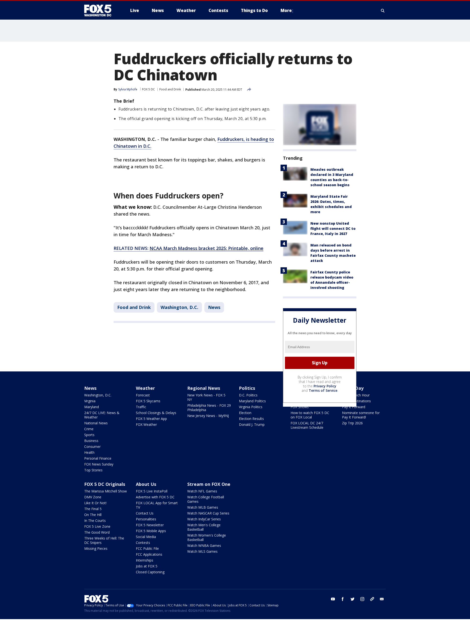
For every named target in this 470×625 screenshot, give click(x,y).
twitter (352, 599)
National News (96, 423)
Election (245, 412)
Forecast (143, 395)
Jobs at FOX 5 (146, 566)
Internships (144, 560)
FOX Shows (300, 406)
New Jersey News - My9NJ (208, 415)
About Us (146, 484)
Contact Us (144, 513)
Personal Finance (97, 458)
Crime (89, 429)
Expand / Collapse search (383, 10)
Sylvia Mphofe (127, 89)
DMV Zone (92, 497)
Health (89, 452)
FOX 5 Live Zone (97, 526)
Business (91, 440)
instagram (362, 599)
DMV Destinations (356, 401)
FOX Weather (146, 424)
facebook (343, 599)
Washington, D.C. (179, 307)
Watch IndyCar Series (204, 519)
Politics (247, 388)
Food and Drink (170, 89)
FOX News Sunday (98, 464)
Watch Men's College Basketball (204, 527)
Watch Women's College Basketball (206, 537)
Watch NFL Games (202, 491)
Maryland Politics (252, 401)
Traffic (141, 406)
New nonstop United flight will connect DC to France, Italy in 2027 (332, 228)
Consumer (92, 446)
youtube (333, 599)
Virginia (89, 401)
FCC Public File (147, 548)
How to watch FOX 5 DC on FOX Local (310, 414)
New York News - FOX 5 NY (206, 397)
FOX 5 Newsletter (150, 525)
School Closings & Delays (156, 412)
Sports (89, 434)
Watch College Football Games (205, 499)
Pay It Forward (353, 406)
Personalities (146, 519)
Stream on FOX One (208, 484)
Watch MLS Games (202, 551)
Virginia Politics (250, 406)
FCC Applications (149, 554)
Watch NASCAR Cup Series (208, 513)
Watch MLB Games (202, 507)
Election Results (251, 418)
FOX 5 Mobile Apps (151, 530)
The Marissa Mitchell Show (105, 491)
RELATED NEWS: (188, 248)
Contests (143, 542)
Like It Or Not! (95, 503)
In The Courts (95, 520)
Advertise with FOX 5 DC (155, 497)
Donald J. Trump (252, 424)
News (214, 307)
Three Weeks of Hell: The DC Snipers (104, 540)
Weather (145, 388)
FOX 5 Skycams (148, 401)
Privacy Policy (325, 386)
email (382, 599)
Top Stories (93, 470)
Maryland (91, 406)
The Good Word (97, 532)
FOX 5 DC (148, 89)
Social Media (146, 536)
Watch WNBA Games (204, 545)
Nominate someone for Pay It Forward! (361, 414)
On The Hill (93, 514)
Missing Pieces (95, 548)
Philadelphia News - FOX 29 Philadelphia (209, 407)
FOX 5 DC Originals (104, 484)
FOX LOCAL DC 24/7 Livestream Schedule (307, 425)
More (286, 10)
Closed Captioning (150, 572)
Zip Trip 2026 (352, 423)
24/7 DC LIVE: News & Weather (101, 414)
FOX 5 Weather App (151, 418)
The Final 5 (93, 508)
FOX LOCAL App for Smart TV (157, 505)
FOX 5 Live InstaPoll (151, 491)
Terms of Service (323, 390)
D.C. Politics (248, 395)
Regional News (203, 388)
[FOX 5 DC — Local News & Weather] (100, 10)
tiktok (372, 599)
